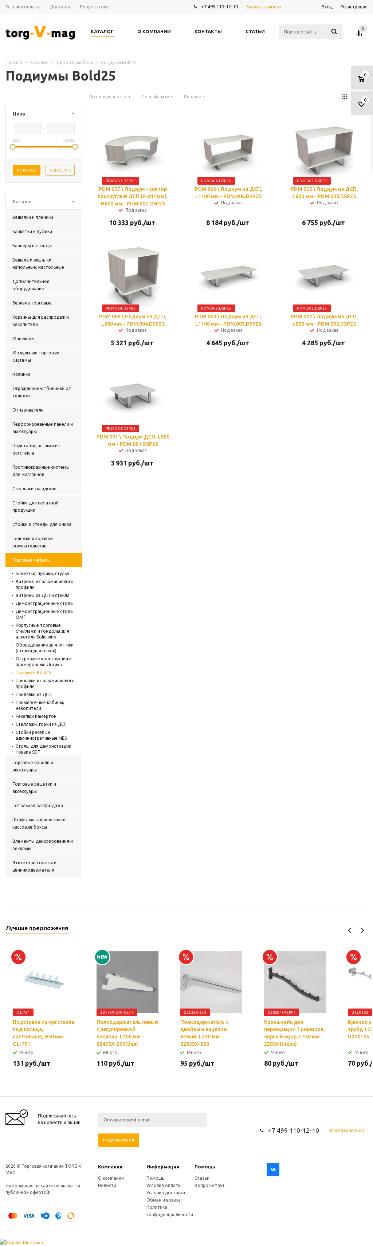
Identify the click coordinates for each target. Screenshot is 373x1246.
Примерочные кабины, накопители (40, 705)
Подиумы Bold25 (33, 672)
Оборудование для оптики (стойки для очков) (45, 647)
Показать (27, 170)
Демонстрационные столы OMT (45, 614)
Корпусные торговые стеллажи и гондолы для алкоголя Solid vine (42, 631)
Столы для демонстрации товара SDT (43, 749)
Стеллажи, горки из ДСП (41, 724)
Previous (350, 930)
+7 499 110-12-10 (219, 6)
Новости (107, 1185)
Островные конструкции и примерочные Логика (44, 661)
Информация (162, 1166)
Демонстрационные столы (45, 603)
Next (362, 930)
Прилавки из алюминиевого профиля (45, 683)
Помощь (205, 1166)
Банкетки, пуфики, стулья (42, 573)
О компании (111, 1178)
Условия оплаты (163, 1185)
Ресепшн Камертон (36, 716)
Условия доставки (165, 1192)
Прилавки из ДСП (33, 694)
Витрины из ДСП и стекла (43, 595)
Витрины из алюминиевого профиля (45, 584)
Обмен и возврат (164, 1200)
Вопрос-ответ (210, 1185)
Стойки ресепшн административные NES (41, 735)
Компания (110, 1166)
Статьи (202, 1178)
